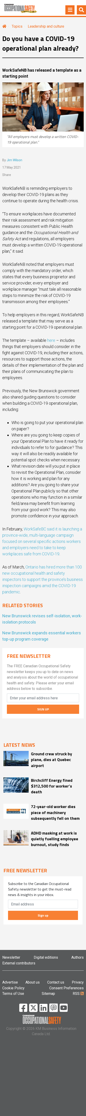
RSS (76, 993)
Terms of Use (13, 993)
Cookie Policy (13, 988)
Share (6, 175)
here (51, 340)
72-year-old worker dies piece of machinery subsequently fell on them (55, 812)
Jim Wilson (14, 160)
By (12, 160)
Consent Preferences (66, 988)
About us (32, 982)
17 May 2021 (11, 167)
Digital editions (46, 957)
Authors (77, 957)
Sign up (43, 915)
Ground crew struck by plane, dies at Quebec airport (51, 759)
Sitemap (48, 993)
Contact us (55, 982)
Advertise (10, 982)
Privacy (78, 982)
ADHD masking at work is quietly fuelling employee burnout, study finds (54, 839)
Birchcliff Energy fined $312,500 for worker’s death (51, 786)
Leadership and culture (46, 26)
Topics (17, 26)
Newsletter (11, 957)
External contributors (18, 963)
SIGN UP (43, 709)
